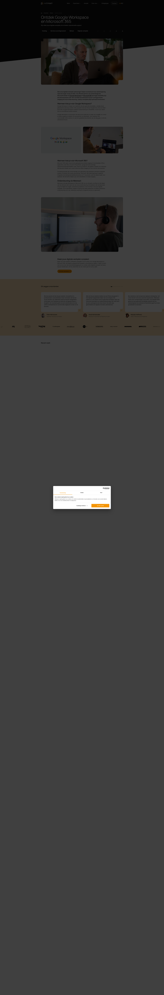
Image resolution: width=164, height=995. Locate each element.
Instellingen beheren (81, 505)
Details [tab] (82, 492)
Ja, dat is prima (100, 505)
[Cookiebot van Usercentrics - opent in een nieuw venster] (103, 488)
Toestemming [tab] (63, 492)
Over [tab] (101, 492)
